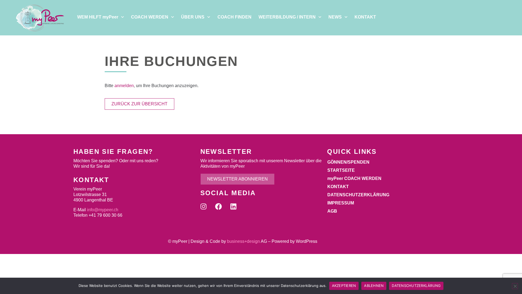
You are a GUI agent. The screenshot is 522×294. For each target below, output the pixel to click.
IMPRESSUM (340, 203)
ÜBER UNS (192, 17)
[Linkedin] (233, 206)
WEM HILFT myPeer (97, 17)
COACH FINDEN (234, 17)
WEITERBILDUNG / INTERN (287, 17)
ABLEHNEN (374, 285)
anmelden (124, 85)
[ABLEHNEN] (515, 286)
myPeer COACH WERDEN (354, 178)
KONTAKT (365, 17)
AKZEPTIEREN (344, 285)
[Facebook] (218, 206)
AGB (332, 211)
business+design (243, 241)
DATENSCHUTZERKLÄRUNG (358, 194)
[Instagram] (203, 206)
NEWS (335, 17)
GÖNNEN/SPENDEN (348, 162)
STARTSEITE (341, 170)
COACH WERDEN (149, 17)
